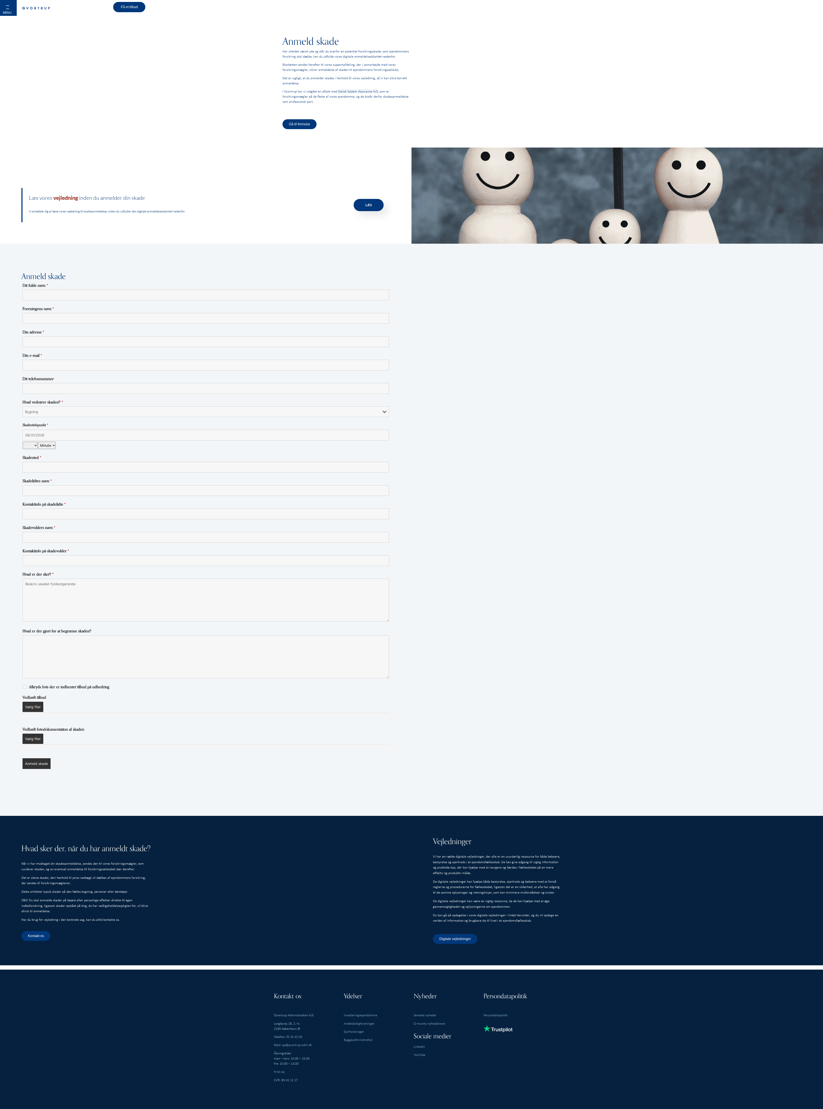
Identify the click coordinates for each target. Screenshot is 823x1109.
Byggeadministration (358, 1039)
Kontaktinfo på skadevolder (46, 551)
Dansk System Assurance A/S (358, 91)
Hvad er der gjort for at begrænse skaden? (57, 631)
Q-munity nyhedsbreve (429, 1023)
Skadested (32, 457)
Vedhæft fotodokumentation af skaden (53, 729)
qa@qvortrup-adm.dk (297, 1044)
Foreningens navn (38, 309)
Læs (368, 205)
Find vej (279, 1071)
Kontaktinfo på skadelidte (44, 504)
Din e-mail (32, 355)
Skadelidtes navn (37, 481)
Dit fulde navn (35, 285)
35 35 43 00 (294, 1036)
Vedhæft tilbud (34, 697)
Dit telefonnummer (38, 379)
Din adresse (33, 332)
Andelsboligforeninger (359, 1023)
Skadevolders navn (39, 527)
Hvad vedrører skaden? (43, 402)
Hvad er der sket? (38, 574)
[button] (13, 10)
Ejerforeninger (354, 1031)
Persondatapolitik (496, 1015)
